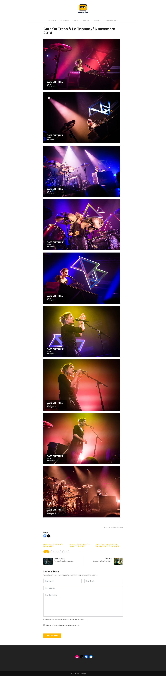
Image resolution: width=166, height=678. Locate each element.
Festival (86, 20)
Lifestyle (97, 20)
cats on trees (56, 552)
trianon (66, 552)
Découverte (64, 20)
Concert (76, 20)
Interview (52, 20)
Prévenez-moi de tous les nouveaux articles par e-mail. (62, 625)
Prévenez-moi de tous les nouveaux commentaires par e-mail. (64, 619)
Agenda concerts (111, 20)
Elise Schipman (118, 527)
